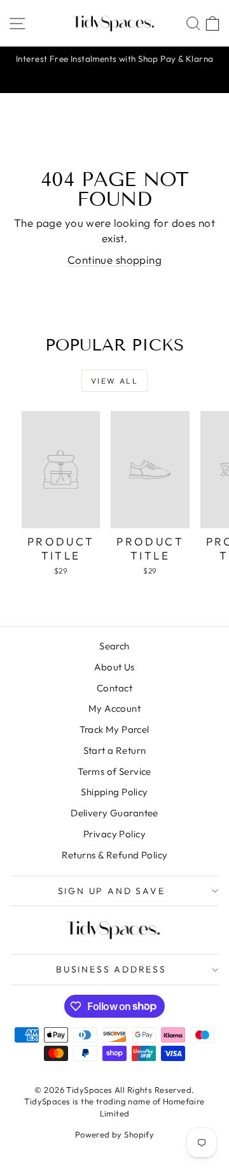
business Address (111, 969)
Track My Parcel (114, 729)
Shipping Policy (114, 792)
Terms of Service (114, 771)
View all (114, 381)
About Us (114, 667)
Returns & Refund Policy (115, 855)
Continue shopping (114, 259)
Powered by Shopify (115, 1134)
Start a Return (114, 750)
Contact (114, 688)
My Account (114, 708)
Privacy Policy (114, 834)
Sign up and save (111, 891)
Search (114, 646)
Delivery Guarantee (114, 813)
